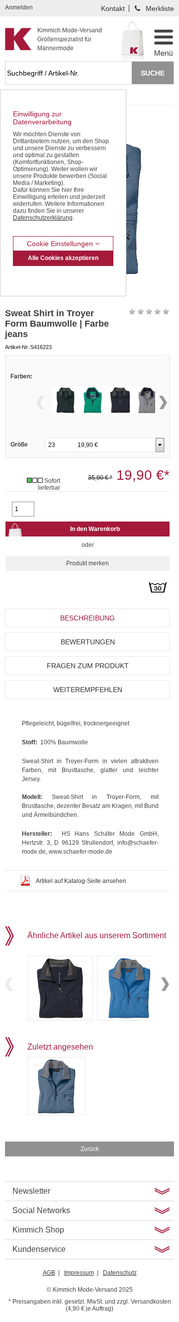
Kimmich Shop (38, 1230)
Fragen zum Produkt (88, 666)
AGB (49, 1272)
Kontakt (113, 8)
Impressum (79, 1272)
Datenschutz (120, 1272)
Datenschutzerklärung (43, 217)
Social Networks (41, 1210)
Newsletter (31, 1191)
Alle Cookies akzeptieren (63, 258)
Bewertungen (88, 642)
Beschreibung (87, 618)
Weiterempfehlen (87, 690)
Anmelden (19, 7)
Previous (40, 402)
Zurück (90, 1149)
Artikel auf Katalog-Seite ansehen (81, 881)
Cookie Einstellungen (61, 244)
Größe (19, 444)
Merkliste (160, 8)
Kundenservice (39, 1249)
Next (163, 402)
